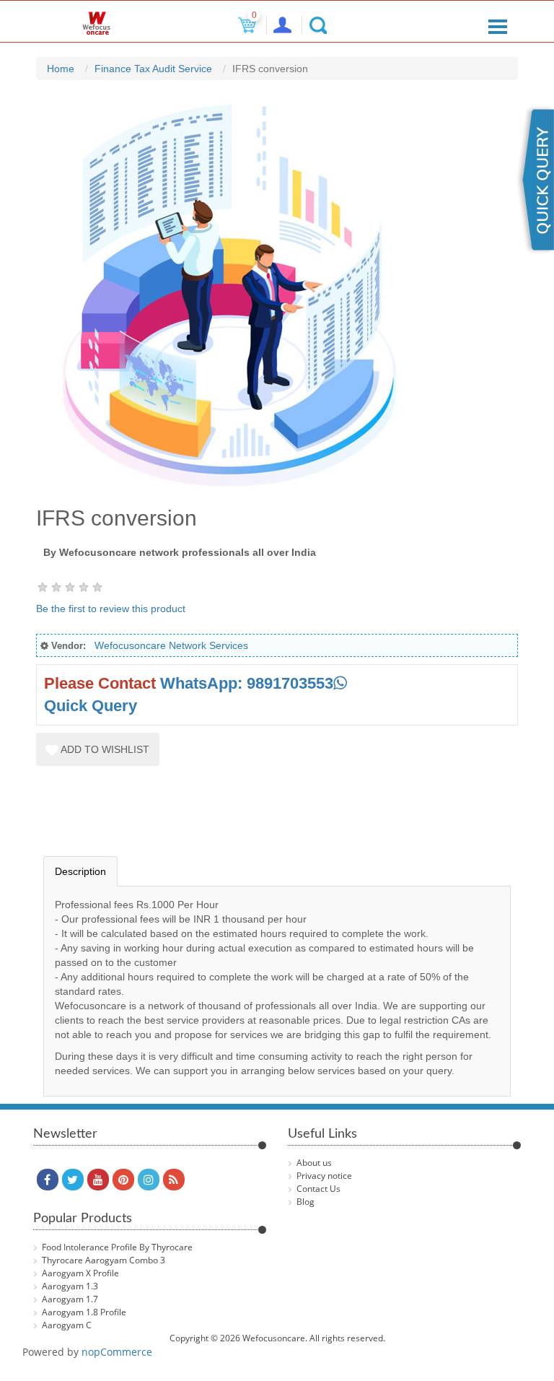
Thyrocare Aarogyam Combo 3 (103, 1260)
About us (314, 1162)
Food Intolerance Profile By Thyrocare (117, 1247)
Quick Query (90, 706)
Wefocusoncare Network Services (171, 645)
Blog (305, 1201)
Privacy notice (324, 1175)
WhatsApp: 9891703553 (246, 683)
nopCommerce (117, 1352)
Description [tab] (80, 871)
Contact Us (318, 1188)
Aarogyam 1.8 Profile (84, 1312)
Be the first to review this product (110, 608)
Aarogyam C (67, 1325)
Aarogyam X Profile (80, 1273)
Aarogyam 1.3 (70, 1286)
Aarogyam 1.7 (70, 1299)
